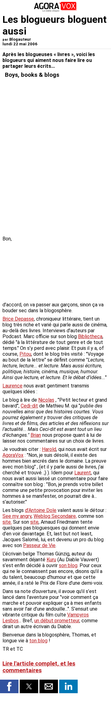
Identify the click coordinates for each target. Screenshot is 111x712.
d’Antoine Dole (40, 510)
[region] (62, 268)
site (34, 522)
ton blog (38, 641)
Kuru (51, 560)
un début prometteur (56, 621)
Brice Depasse (18, 319)
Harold (49, 449)
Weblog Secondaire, (55, 516)
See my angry (16, 516)
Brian (36, 435)
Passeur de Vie (39, 545)
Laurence (12, 386)
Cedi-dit (29, 406)
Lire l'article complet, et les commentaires (38, 667)
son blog (68, 565)
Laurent (82, 473)
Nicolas (46, 400)
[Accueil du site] (55, 11)
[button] (9, 686)
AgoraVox (12, 455)
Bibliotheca (90, 336)
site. (7, 522)
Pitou (25, 354)
